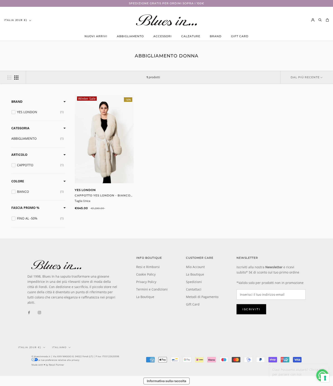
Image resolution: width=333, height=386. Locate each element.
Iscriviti (251, 309)
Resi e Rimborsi (148, 267)
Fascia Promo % (25, 207)
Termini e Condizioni (152, 289)
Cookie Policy (146, 274)
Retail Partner (56, 364)
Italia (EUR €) (15, 20)
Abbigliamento (130, 36)
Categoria (20, 128)
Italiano (59, 347)
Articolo (19, 154)
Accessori (162, 36)
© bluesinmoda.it (40, 356)
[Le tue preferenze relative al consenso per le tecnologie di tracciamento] (325, 378)
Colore (17, 181)
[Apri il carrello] (327, 20)
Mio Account (195, 267)
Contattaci (193, 289)
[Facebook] (29, 312)
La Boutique (145, 297)
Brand (216, 36)
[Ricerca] (320, 20)
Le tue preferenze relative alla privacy (58, 360)
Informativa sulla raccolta (166, 381)
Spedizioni (194, 282)
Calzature (190, 36)
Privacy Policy (146, 282)
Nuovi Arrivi (95, 36)
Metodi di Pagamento (202, 297)
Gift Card (240, 36)
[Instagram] (39, 312)
